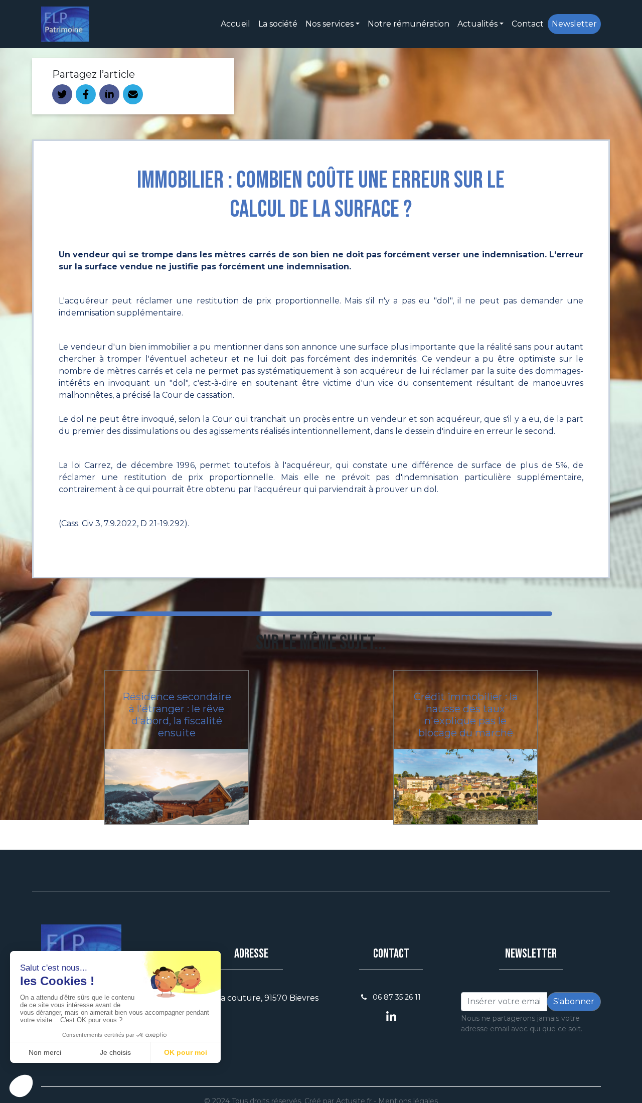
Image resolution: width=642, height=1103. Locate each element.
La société (277, 24)
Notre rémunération (408, 24)
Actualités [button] (477, 24)
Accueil (235, 24)
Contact (528, 24)
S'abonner (573, 1001)
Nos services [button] (329, 24)
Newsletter (574, 24)
